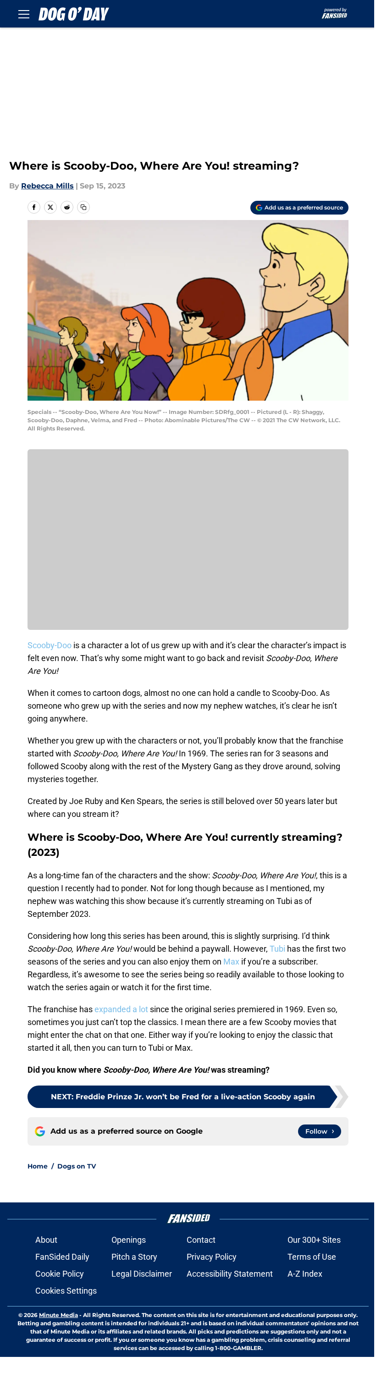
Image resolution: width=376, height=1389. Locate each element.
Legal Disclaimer (141, 1274)
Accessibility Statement (230, 1274)
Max (231, 961)
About (46, 1240)
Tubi (277, 949)
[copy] (83, 207)
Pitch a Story (134, 1257)
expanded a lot (121, 1009)
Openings (128, 1240)
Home (38, 1166)
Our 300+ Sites (314, 1240)
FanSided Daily (62, 1257)
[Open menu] (23, 13)
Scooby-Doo (50, 645)
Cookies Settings (66, 1290)
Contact (201, 1240)
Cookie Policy (59, 1274)
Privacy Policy (212, 1257)
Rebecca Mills (47, 186)
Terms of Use (312, 1257)
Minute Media (58, 1315)
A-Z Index (305, 1274)
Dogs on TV (76, 1166)
